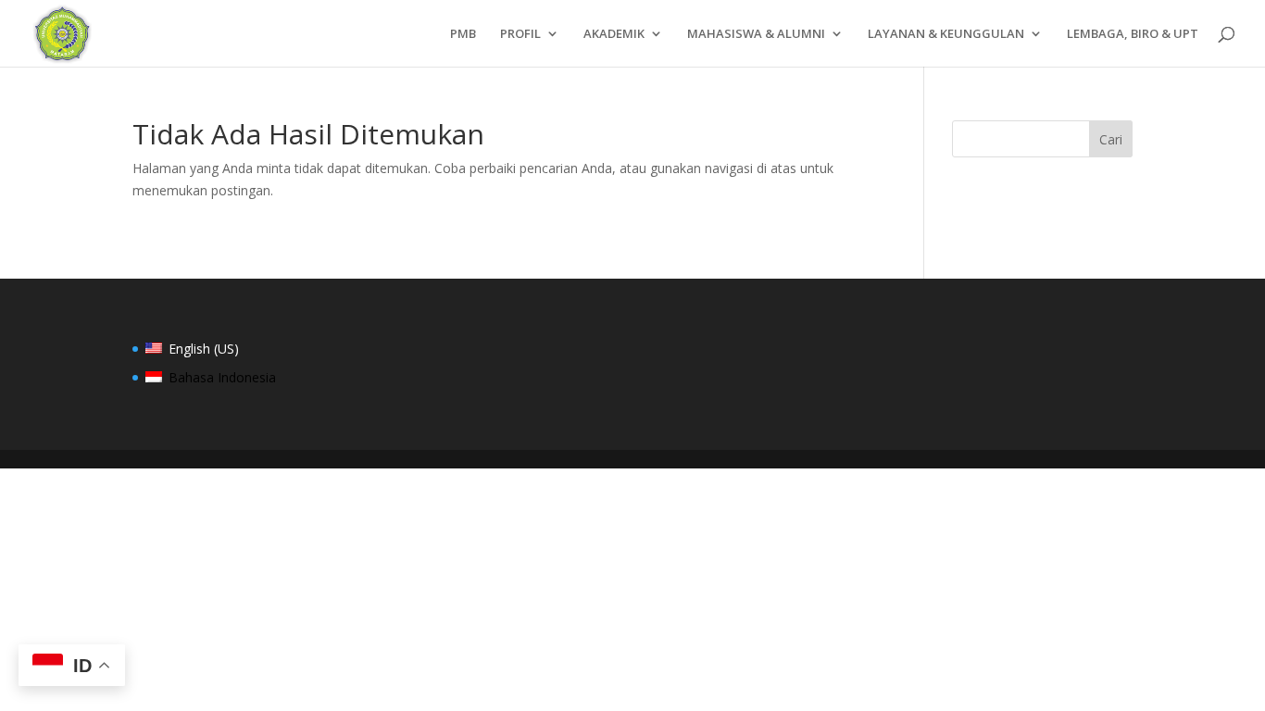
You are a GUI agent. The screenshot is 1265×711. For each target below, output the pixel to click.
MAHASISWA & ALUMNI (756, 34)
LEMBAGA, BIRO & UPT (1132, 34)
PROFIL (520, 34)
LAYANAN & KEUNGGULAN (946, 34)
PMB (463, 34)
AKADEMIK (614, 34)
